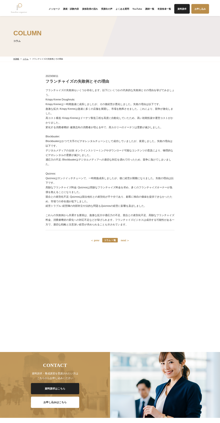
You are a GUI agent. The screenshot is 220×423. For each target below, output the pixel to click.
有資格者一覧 (164, 9)
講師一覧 (149, 9)
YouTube (137, 9)
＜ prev (95, 240)
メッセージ (54, 9)
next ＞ (125, 240)
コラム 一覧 (110, 240)
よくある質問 (122, 9)
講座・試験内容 (71, 9)
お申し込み (200, 9)
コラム (26, 59)
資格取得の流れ (90, 9)
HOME (16, 59)
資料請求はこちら (55, 388)
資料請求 (182, 9)
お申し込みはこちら (55, 402)
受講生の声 (106, 9)
